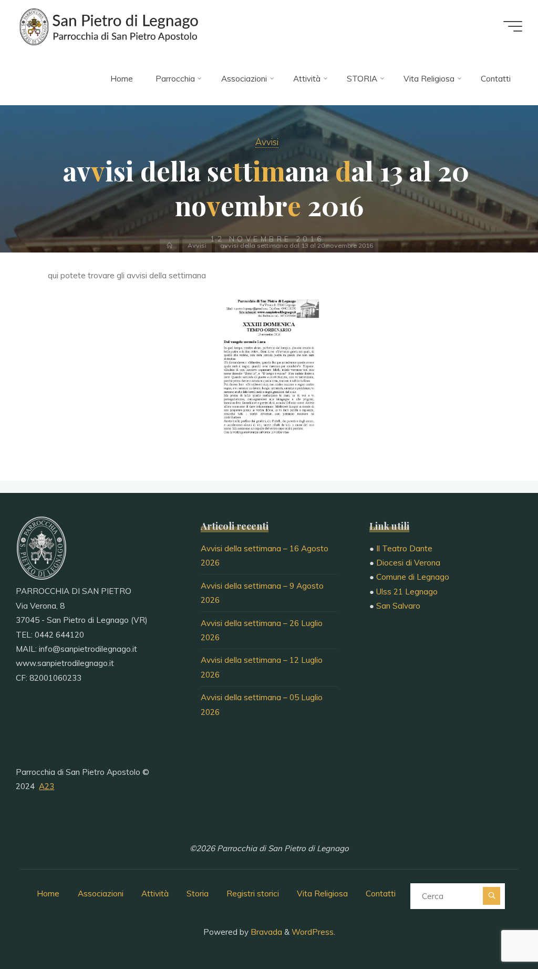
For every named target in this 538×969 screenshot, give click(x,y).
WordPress (313, 932)
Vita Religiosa (322, 894)
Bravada (265, 932)
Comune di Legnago (412, 577)
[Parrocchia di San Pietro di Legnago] (108, 26)
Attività (155, 894)
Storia (198, 894)
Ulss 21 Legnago (407, 592)
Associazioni (100, 894)
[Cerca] (491, 895)
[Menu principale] (512, 26)
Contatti (381, 894)
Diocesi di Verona (408, 563)
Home (48, 894)
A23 (46, 786)
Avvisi (266, 141)
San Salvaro (398, 606)
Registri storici (252, 894)
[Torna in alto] (497, 928)
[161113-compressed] (269, 370)
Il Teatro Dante (404, 548)
